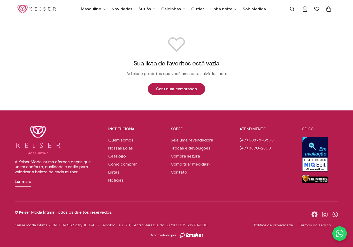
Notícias (116, 180)
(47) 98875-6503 (257, 140)
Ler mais (23, 181)
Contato (179, 172)
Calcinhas (171, 9)
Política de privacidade (273, 225)
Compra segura (185, 156)
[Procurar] (292, 9)
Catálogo (117, 156)
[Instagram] (325, 214)
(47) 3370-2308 (255, 148)
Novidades (122, 9)
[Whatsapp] (335, 214)
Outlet (197, 9)
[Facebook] (314, 214)
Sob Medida (254, 9)
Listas (113, 172)
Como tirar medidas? (191, 164)
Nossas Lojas (120, 148)
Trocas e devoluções (190, 148)
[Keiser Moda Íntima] (37, 9)
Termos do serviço (315, 225)
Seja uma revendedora (192, 140)
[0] (329, 9)
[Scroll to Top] (343, 219)
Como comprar (122, 164)
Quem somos (120, 140)
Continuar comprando (176, 89)
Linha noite (221, 9)
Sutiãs (145, 9)
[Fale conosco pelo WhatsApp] (339, 233)
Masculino (91, 9)
